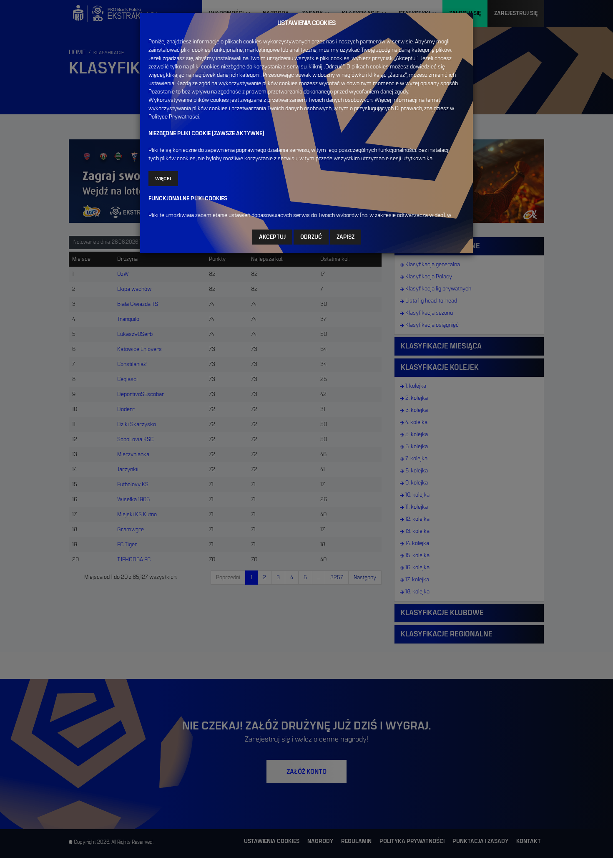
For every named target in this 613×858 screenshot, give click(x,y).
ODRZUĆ (311, 237)
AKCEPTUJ (272, 237)
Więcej (163, 178)
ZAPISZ (345, 237)
